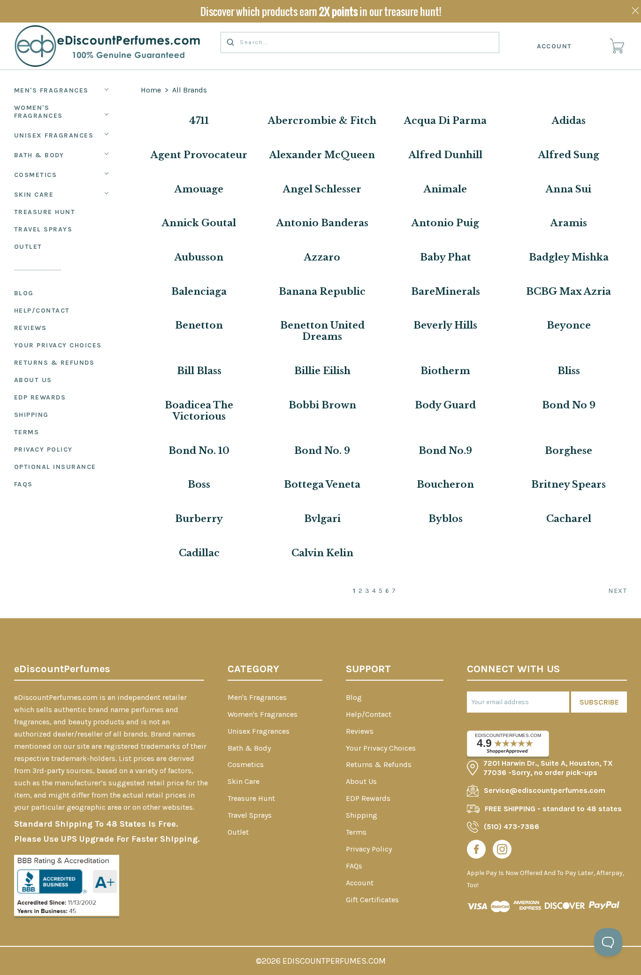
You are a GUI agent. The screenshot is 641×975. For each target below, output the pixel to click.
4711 (199, 120)
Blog (24, 293)
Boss (199, 484)
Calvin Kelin (322, 553)
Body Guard (445, 405)
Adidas (569, 120)
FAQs (23, 484)
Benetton (199, 325)
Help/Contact (42, 311)
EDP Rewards (40, 397)
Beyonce (569, 325)
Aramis (568, 223)
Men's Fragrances (51, 90)
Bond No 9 (568, 405)
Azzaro (322, 257)
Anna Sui (568, 189)
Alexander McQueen (322, 155)
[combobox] (360, 42)
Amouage (199, 189)
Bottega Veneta (322, 484)
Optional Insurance (55, 467)
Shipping (31, 415)
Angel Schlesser (322, 189)
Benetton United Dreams (322, 331)
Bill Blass (199, 370)
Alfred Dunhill (445, 155)
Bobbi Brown (322, 405)
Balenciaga (199, 291)
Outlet (28, 247)
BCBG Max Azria (568, 291)
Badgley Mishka (569, 257)
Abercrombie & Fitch (322, 120)
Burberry (199, 518)
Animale (445, 189)
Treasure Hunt (45, 212)
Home (151, 89)
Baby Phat (445, 257)
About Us (33, 380)
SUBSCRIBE (599, 702)
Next (617, 591)
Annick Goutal (199, 223)
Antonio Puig (445, 223)
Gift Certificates (372, 899)
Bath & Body (39, 155)
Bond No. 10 (198, 450)
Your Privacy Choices (58, 345)
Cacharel (568, 518)
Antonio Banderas (322, 223)
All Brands (189, 89)
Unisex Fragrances (54, 135)
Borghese (568, 450)
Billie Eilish (322, 370)
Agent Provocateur (199, 155)
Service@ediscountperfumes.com (544, 790)
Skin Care (34, 195)
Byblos (445, 518)
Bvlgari (322, 518)
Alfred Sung (568, 155)
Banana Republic (322, 291)
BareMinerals (445, 291)
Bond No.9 (445, 450)
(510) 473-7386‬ (511, 826)
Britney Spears (568, 484)
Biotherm (445, 370)
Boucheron (445, 484)
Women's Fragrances (38, 112)
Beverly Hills (445, 325)
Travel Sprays (43, 229)
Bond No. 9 (322, 450)
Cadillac (199, 553)
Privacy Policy (43, 449)
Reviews (30, 328)
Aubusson (199, 257)
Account (554, 46)
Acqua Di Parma (445, 120)
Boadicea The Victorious (199, 410)
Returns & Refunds (54, 363)
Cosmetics (35, 175)
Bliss (568, 370)
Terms (26, 432)
